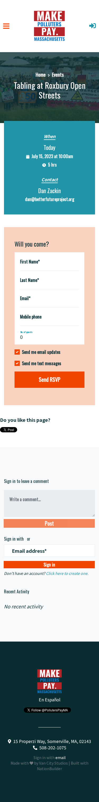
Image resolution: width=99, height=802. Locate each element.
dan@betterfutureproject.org (49, 199)
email (60, 757)
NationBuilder (49, 768)
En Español (49, 699)
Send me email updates (41, 352)
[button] (92, 26)
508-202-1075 (52, 747)
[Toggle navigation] (6, 26)
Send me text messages (41, 363)
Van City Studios (53, 763)
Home (41, 74)
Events (58, 74)
